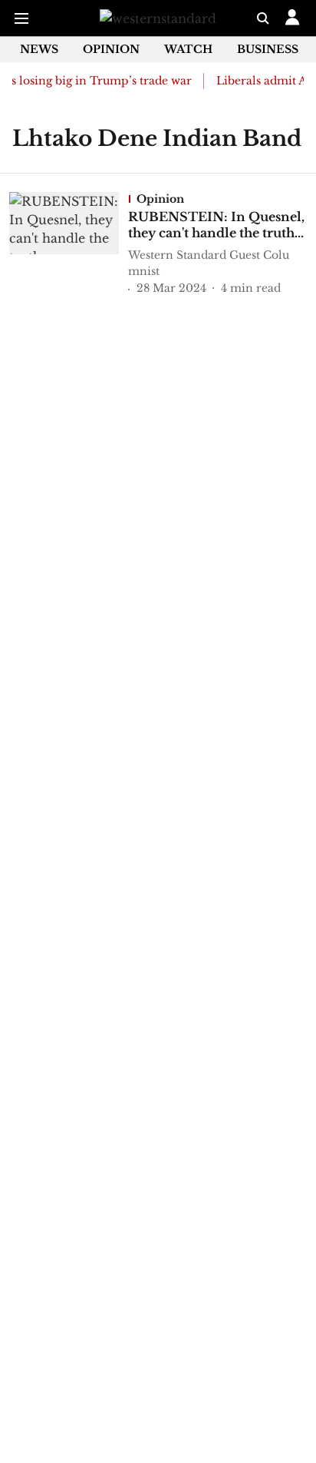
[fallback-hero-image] (68, 245)
